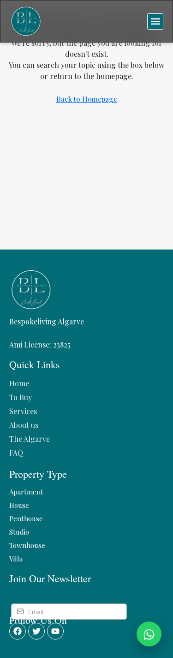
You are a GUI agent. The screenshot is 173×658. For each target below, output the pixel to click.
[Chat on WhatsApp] (149, 633)
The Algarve (29, 439)
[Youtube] (55, 631)
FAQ (16, 452)
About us (23, 425)
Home (19, 383)
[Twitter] (36, 631)
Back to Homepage (86, 99)
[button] (155, 21)
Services (23, 411)
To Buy (20, 397)
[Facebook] (17, 631)
